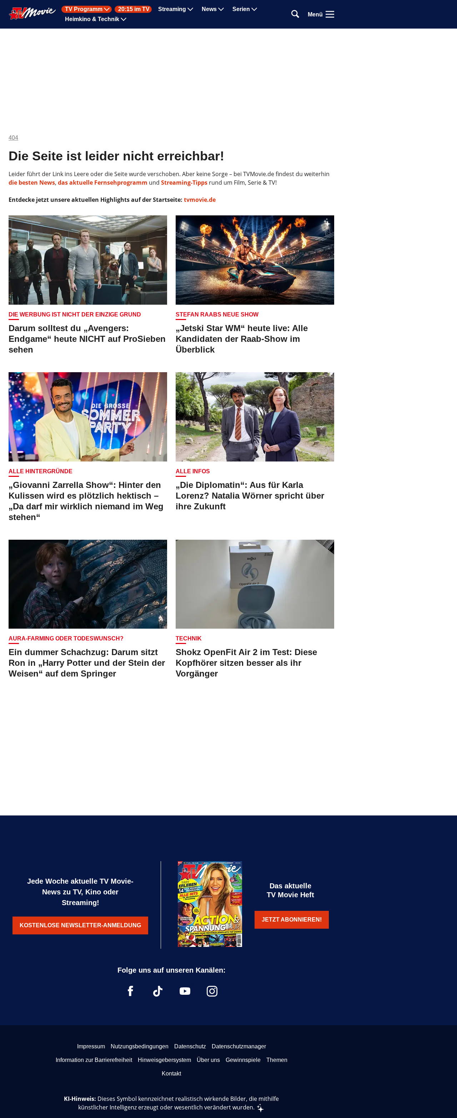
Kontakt (171, 1073)
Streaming (172, 9)
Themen (276, 1060)
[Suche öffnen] (295, 14)
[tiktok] (158, 991)
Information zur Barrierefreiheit (94, 1060)
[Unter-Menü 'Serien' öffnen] (254, 9)
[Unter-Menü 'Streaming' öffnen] (190, 9)
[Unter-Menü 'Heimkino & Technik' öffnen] (123, 19)
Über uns (208, 1060)
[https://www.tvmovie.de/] (32, 13)
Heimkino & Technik (92, 19)
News (209, 9)
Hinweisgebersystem (164, 1060)
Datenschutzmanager (239, 1046)
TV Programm (83, 9)
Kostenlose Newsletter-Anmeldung (80, 925)
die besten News (32, 182)
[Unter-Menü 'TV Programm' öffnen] (107, 9)
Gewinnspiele (243, 1060)
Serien (241, 9)
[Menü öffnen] (330, 14)
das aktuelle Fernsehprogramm (101, 182)
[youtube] (185, 991)
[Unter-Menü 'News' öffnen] (221, 9)
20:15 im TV (134, 9)
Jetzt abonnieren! (292, 920)
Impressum (91, 1046)
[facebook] (130, 991)
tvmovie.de (200, 200)
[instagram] (212, 991)
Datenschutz (190, 1046)
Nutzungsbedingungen (140, 1046)
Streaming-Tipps (184, 182)
